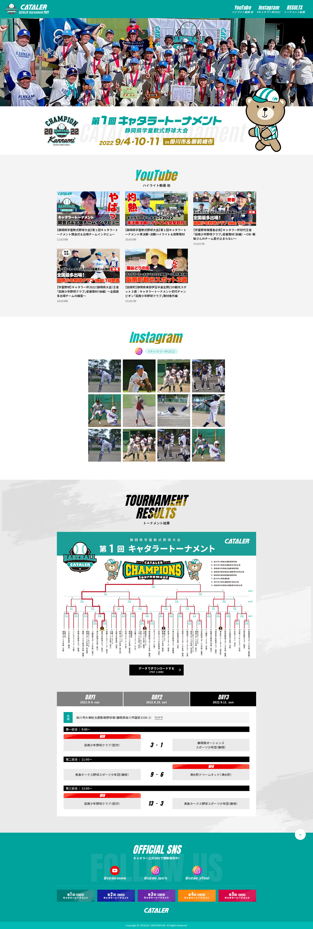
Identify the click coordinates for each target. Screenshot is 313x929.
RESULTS (294, 9)
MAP (158, 717)
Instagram (268, 9)
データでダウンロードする (156, 670)
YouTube (242, 9)
